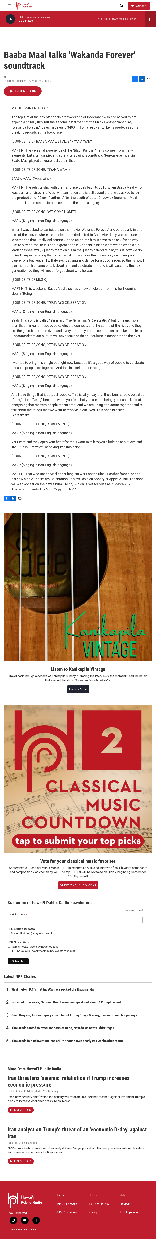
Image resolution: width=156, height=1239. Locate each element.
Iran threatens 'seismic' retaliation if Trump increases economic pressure (69, 1081)
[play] (10, 19)
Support (125, 1203)
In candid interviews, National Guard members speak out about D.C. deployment (66, 1002)
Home (61, 1195)
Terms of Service (99, 1203)
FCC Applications (130, 1212)
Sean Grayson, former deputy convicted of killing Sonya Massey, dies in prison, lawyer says (74, 1015)
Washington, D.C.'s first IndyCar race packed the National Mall (53, 989)
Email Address (17, 914)
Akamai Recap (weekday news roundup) (34, 946)
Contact (93, 1195)
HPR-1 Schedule (67, 1203)
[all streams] (150, 19)
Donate (140, 6)
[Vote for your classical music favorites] (78, 779)
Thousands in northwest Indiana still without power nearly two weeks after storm (67, 1041)
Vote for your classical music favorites (78, 861)
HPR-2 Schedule (67, 1212)
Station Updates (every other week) (31, 933)
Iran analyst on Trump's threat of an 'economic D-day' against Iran (77, 1132)
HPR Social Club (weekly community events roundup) (42, 950)
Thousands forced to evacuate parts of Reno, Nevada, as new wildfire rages (62, 1028)
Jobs (123, 1195)
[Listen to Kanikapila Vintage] (78, 587)
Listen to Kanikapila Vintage (78, 669)
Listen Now (78, 689)
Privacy (93, 1212)
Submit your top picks (78, 885)
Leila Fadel (13, 1142)
